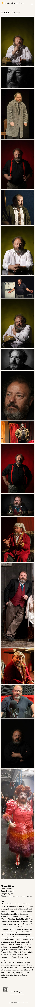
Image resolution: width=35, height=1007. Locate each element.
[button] (32, 4)
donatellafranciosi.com (14, 3)
